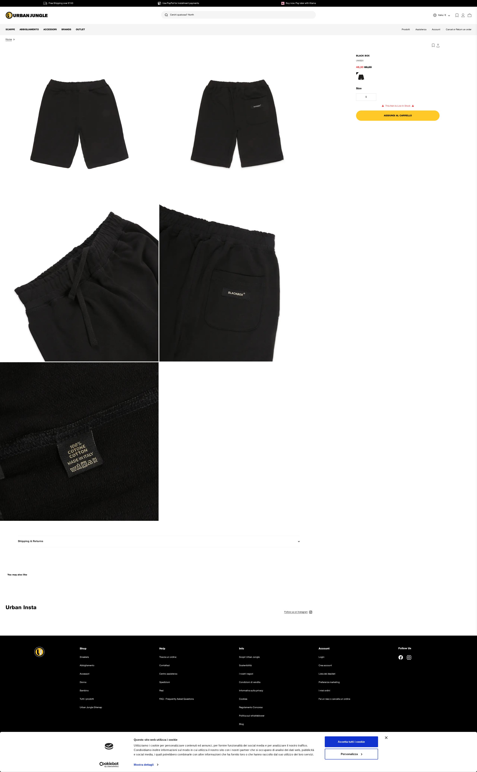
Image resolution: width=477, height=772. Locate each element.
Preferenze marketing (329, 682)
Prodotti (406, 30)
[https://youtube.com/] (417, 657)
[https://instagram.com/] (409, 657)
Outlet (80, 30)
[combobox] (238, 15)
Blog (241, 724)
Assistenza (421, 30)
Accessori (50, 30)
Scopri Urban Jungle (249, 657)
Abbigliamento (29, 30)
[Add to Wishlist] (432, 46)
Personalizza (349, 753)
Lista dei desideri (327, 674)
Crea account (325, 665)
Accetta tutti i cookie (351, 741)
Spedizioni (164, 682)
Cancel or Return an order (458, 30)
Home (9, 39)
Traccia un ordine (167, 657)
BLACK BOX (362, 56)
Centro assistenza (168, 674)
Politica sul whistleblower (251, 716)
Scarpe (10, 30)
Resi (161, 691)
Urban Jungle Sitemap (91, 707)
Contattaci (164, 665)
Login (321, 657)
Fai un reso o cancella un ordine (334, 699)
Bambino (84, 691)
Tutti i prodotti (87, 699)
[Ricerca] (166, 14)
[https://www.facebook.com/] (400, 657)
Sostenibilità (245, 665)
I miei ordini (324, 691)
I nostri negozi (246, 674)
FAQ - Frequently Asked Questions (176, 699)
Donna (83, 682)
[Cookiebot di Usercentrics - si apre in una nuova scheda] (109, 765)
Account (436, 30)
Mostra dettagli (144, 764)
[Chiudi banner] (386, 737)
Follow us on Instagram (296, 612)
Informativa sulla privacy (251, 691)
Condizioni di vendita (249, 682)
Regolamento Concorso (251, 707)
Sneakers (84, 657)
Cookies (243, 699)
